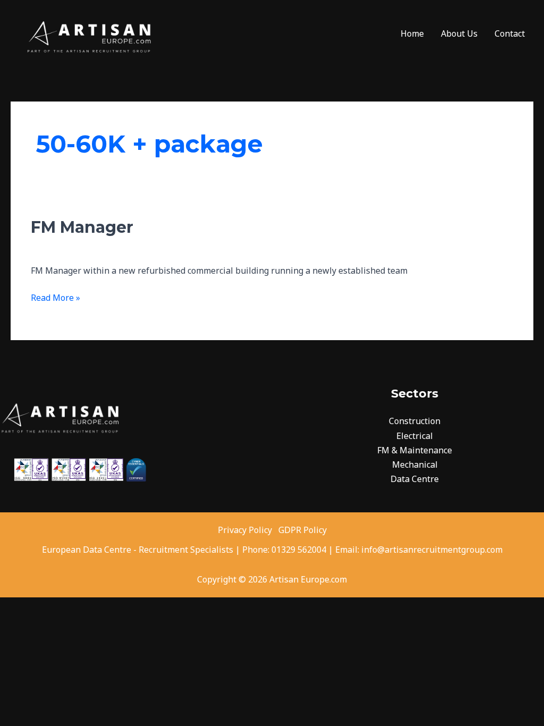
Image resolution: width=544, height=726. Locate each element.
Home (412, 33)
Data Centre (414, 479)
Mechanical (415, 464)
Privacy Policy (246, 530)
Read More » (55, 297)
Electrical (414, 436)
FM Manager (82, 227)
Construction (414, 421)
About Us (459, 33)
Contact (510, 33)
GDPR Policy (302, 530)
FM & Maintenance (414, 450)
